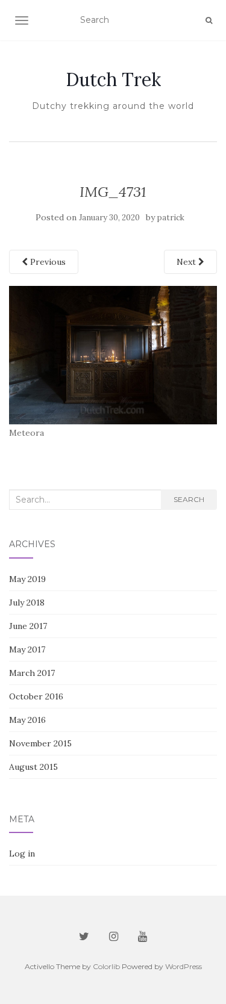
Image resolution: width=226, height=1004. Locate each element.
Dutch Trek (113, 79)
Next (187, 261)
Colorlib (106, 966)
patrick (170, 217)
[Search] (209, 20)
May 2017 (27, 649)
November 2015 (40, 743)
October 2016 (36, 696)
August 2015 (33, 766)
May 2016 (27, 719)
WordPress (183, 966)
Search (189, 499)
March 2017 (32, 673)
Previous (47, 261)
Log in (22, 853)
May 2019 (27, 579)
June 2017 (28, 626)
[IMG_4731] (113, 354)
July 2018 (27, 602)
